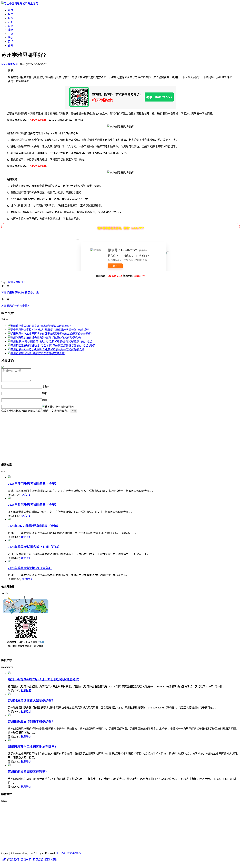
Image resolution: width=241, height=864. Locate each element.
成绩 (10, 29)
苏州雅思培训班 (17, 282)
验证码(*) (68, 406)
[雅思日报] (19, 3)
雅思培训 (13, 64)
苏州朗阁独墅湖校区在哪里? (27, 771)
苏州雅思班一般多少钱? (15, 305)
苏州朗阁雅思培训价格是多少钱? (20, 292)
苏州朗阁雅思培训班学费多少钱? (30, 721)
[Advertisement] (99, 436)
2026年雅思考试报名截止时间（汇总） (34, 547)
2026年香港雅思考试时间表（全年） (33, 504)
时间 (10, 22)
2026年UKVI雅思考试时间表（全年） (34, 526)
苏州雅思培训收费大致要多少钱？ (31, 700)
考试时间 (26, 494)
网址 (44, 400)
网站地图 (50, 859)
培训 (10, 37)
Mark (4, 64)
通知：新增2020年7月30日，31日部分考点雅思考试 (43, 679)
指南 (10, 14)
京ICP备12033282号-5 (68, 853)
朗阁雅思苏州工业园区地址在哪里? (32, 746)
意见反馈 (38, 859)
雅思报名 (26, 690)
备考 (10, 45)
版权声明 (26, 859)
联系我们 (13, 859)
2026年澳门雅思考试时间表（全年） (33, 483)
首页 (10, 10)
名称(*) (46, 386)
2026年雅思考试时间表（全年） (30, 568)
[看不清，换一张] (52, 407)
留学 (10, 41)
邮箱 (44, 393)
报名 (10, 18)
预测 (10, 25)
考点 (10, 33)
